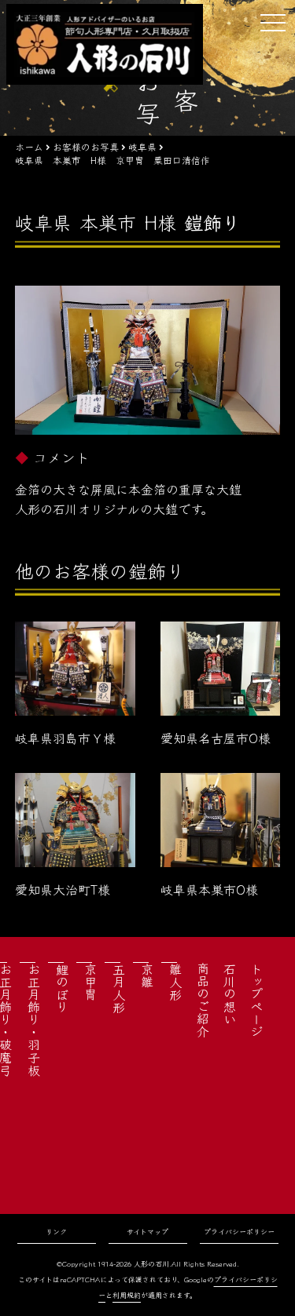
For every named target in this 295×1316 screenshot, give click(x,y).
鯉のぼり (62, 988)
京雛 (147, 975)
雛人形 (175, 982)
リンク (56, 1232)
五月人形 (118, 988)
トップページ (256, 999)
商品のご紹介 (203, 999)
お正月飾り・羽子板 (33, 1019)
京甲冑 (90, 982)
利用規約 (126, 1295)
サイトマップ (147, 1232)
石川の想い (229, 993)
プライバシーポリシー (239, 1232)
